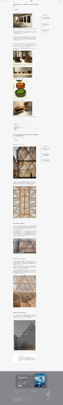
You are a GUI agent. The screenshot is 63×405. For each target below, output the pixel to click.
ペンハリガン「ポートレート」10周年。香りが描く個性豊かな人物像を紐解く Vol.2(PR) (46, 149)
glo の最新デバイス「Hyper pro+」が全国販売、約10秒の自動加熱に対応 (46, 25)
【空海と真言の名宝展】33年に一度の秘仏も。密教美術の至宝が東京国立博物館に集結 (46, 155)
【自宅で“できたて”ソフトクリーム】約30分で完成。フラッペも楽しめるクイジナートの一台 (46, 30)
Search (17, 392)
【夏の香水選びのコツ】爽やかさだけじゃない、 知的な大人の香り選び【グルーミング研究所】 (46, 161)
